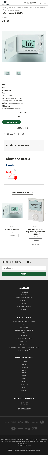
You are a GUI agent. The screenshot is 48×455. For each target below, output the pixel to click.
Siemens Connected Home (24, 330)
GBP (34, 3)
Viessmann (24, 367)
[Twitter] (15, 134)
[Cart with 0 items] (40, 3)
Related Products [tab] (22, 192)
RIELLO (24, 373)
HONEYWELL (24, 344)
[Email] (8, 134)
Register (28, 306)
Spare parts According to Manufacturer (24, 347)
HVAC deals (24, 292)
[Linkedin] (19, 134)
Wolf (24, 387)
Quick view (12, 236)
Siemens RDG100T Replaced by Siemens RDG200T (35, 231)
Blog (24, 303)
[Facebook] (4, 134)
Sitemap (24, 309)
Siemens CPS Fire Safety (24, 339)
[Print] (11, 134)
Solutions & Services (24, 298)
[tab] (24, 145)
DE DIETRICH (24, 384)
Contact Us (24, 301)
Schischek (24, 327)
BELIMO (24, 333)
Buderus (24, 379)
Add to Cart (35, 244)
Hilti (24, 324)
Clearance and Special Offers (24, 321)
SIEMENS (24, 336)
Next (45, 212)
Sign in (19, 306)
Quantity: (24, 113)
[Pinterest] (23, 134)
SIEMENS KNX (24, 341)
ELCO (24, 370)
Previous (2, 212)
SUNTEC (24, 382)
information (24, 295)
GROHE (24, 376)
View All (24, 390)
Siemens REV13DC (12, 229)
